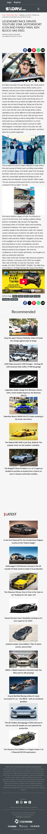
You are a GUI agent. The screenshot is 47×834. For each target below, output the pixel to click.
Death (20, 296)
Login (9, 2)
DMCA (34, 807)
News (16, 15)
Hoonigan (6, 299)
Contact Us (28, 807)
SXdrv (26, 296)
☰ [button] (38, 9)
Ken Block (14, 299)
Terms (22, 807)
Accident (37, 296)
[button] (25, 50)
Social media (10, 15)
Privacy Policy (15, 807)
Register (17, 2)
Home (3, 15)
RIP (31, 296)
